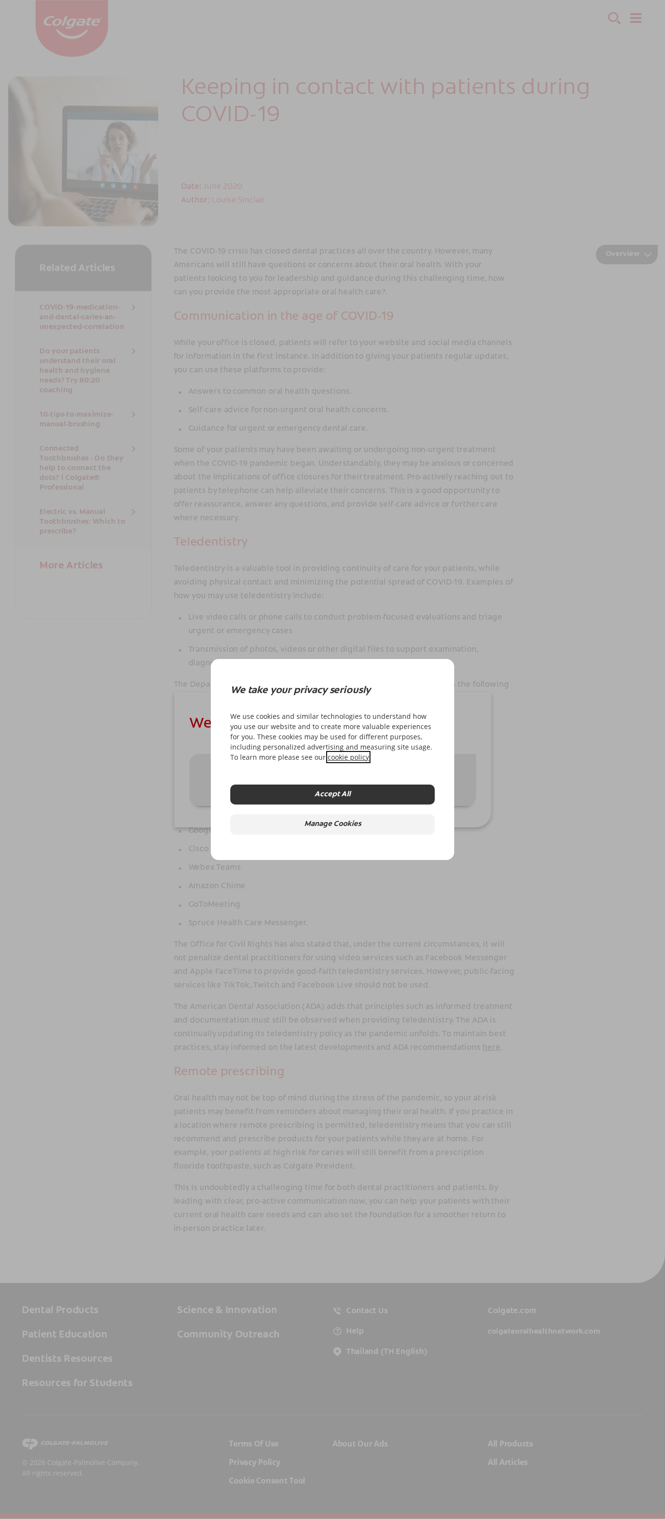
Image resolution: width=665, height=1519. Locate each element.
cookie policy (348, 757)
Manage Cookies (332, 824)
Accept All (332, 794)
